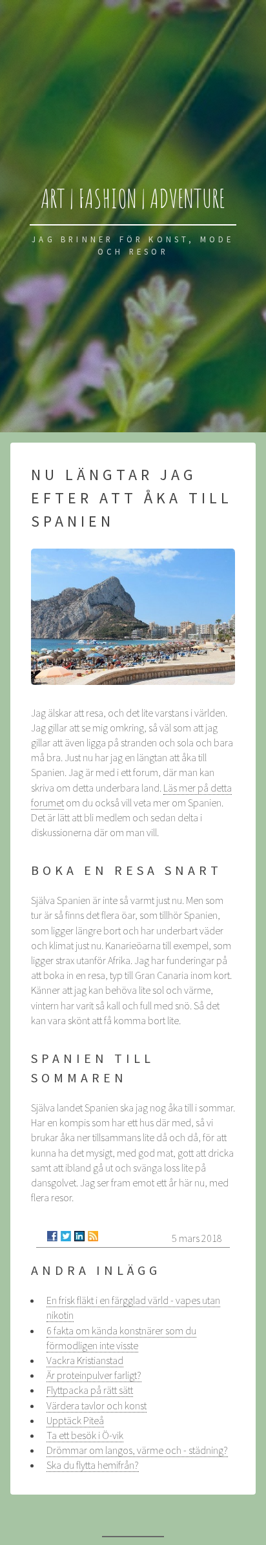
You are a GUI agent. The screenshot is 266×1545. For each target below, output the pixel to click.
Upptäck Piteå (75, 1420)
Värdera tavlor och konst (96, 1405)
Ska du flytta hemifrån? (92, 1464)
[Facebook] (52, 1236)
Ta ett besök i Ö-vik (84, 1435)
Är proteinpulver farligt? (93, 1375)
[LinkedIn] (79, 1236)
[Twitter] (66, 1236)
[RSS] (93, 1236)
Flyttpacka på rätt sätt (89, 1389)
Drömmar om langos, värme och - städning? (137, 1450)
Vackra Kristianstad (84, 1360)
